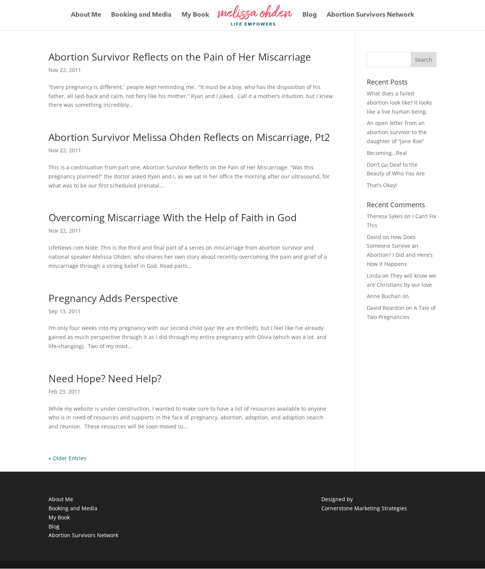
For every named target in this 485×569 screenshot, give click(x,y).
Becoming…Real (387, 152)
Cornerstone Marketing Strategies (364, 508)
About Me (86, 15)
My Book (195, 15)
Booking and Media (141, 15)
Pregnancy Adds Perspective (113, 298)
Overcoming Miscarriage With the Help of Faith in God (172, 217)
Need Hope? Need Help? (104, 378)
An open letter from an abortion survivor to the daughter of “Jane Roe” (397, 132)
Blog (309, 15)
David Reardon (385, 307)
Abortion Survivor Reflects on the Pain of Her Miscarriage (179, 57)
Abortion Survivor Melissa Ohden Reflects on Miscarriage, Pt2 (189, 137)
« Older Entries (67, 458)
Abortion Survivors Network (370, 15)
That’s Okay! (382, 185)
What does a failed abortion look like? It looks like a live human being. (399, 102)
